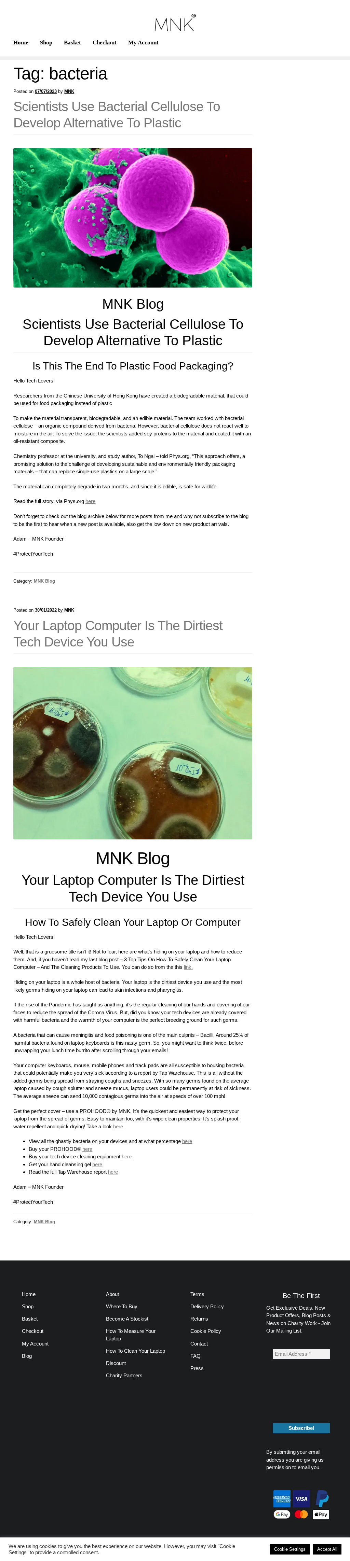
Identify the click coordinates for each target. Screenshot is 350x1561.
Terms (197, 1294)
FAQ (195, 1356)
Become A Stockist (127, 1319)
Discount (116, 1363)
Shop (46, 42)
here (118, 1126)
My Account (143, 42)
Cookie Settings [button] (290, 1549)
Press (197, 1368)
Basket (72, 42)
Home (20, 42)
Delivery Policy (207, 1306)
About (112, 1294)
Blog (27, 1356)
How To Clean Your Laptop (135, 1351)
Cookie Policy (205, 1331)
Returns (199, 1319)
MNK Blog (44, 581)
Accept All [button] (327, 1549)
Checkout (105, 42)
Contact (199, 1344)
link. (188, 967)
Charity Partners (124, 1375)
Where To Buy (121, 1306)
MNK (69, 91)
